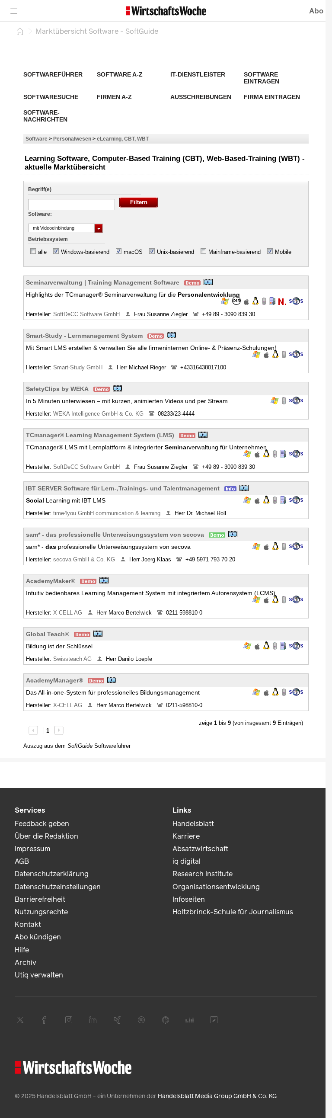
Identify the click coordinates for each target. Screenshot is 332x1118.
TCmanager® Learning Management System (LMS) (100, 435)
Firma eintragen (272, 96)
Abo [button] (316, 11)
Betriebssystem (48, 239)
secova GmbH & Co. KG (85, 559)
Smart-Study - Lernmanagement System (84, 335)
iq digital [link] (186, 861)
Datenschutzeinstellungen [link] (58, 887)
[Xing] (117, 1020)
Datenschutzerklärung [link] (52, 874)
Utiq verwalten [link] (39, 975)
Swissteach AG (73, 659)
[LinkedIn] (93, 1020)
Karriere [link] (186, 836)
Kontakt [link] (28, 924)
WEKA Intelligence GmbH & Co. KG (99, 413)
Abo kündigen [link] (38, 937)
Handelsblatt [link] (193, 824)
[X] (20, 1020)
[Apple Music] (165, 1020)
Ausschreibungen (200, 96)
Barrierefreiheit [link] (40, 899)
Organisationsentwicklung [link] (216, 887)
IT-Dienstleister (197, 74)
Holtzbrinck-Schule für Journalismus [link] (232, 912)
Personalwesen (72, 138)
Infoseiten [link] (188, 899)
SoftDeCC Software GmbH (87, 314)
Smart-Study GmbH (78, 367)
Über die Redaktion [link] (46, 836)
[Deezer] (190, 1020)
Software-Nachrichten (45, 116)
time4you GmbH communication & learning (107, 513)
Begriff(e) (39, 189)
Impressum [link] (32, 849)
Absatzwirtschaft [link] (200, 849)
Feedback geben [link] (42, 824)
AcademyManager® (54, 680)
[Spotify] (141, 1020)
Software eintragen (261, 78)
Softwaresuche (50, 96)
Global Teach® (47, 634)
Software (37, 138)
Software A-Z (120, 74)
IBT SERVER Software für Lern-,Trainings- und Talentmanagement (123, 488)
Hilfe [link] (22, 950)
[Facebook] (44, 1020)
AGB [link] (22, 861)
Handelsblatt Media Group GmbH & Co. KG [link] (217, 1096)
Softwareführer (53, 74)
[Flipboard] (214, 1020)
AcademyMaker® (50, 580)
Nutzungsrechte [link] (41, 912)
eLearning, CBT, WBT (123, 138)
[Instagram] (69, 1020)
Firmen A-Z (114, 96)
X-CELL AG (68, 612)
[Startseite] (20, 31)
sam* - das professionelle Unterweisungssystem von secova (115, 534)
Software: (40, 214)
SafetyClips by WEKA (57, 388)
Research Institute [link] (202, 874)
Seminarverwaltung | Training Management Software (102, 282)
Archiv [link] (25, 962)
